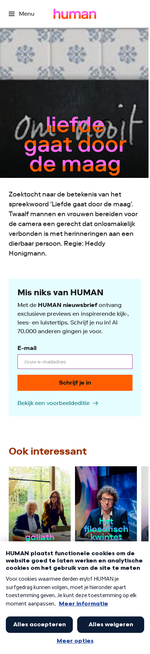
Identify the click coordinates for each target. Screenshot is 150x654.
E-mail (26, 347)
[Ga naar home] (75, 14)
